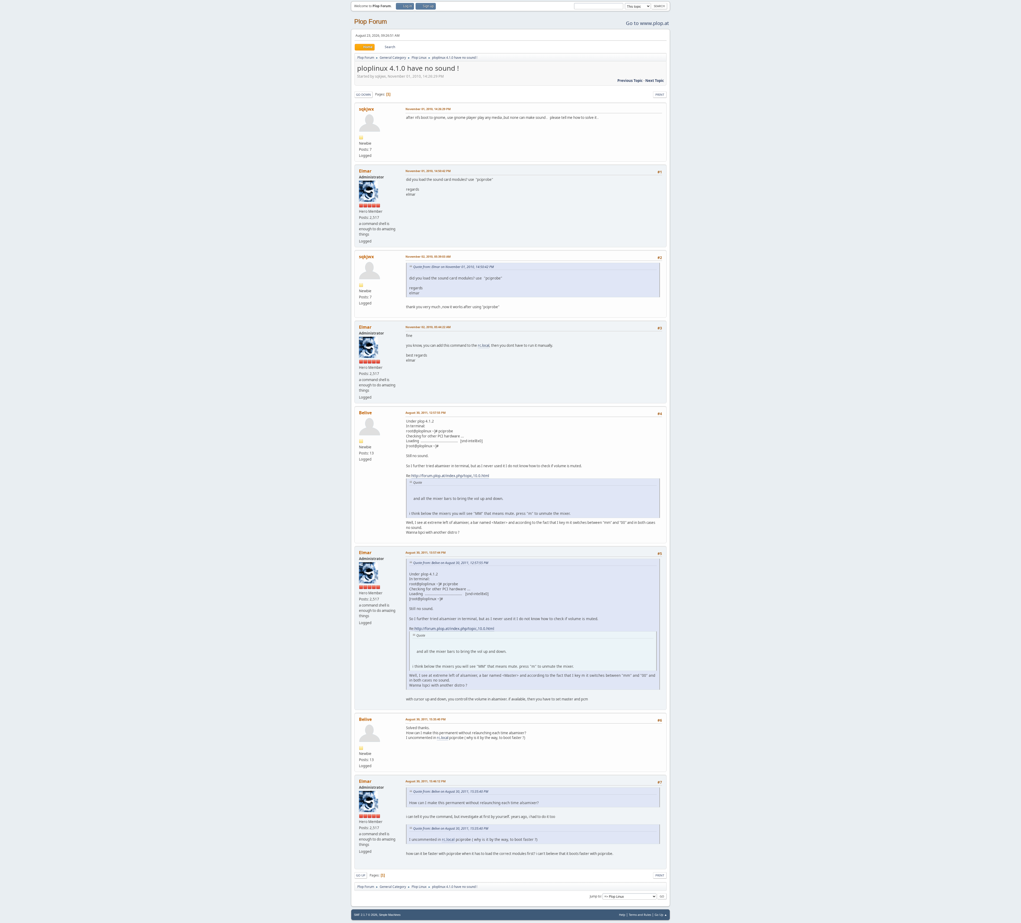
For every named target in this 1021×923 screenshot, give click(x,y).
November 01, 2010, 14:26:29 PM (428, 109)
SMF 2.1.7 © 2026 (365, 914)
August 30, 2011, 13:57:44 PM (425, 552)
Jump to (595, 896)
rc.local (483, 345)
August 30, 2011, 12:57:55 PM (425, 413)
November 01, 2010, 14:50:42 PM (428, 171)
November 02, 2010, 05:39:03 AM (428, 256)
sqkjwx (366, 109)
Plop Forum (370, 21)
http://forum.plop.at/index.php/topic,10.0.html (450, 475)
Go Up (360, 875)
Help (622, 915)
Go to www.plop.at (647, 23)
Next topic (654, 80)
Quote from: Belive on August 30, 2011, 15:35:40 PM (450, 791)
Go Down (363, 95)
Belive (365, 413)
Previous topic (630, 80)
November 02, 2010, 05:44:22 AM (428, 327)
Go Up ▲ (661, 915)
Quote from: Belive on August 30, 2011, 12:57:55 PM (450, 563)
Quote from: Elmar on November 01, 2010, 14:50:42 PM (453, 267)
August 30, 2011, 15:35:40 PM (425, 719)
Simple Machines (390, 914)
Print (659, 95)
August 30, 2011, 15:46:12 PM (425, 781)
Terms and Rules (640, 915)
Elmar (365, 171)
